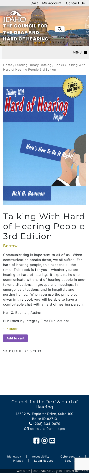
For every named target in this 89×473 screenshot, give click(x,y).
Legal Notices (44, 460)
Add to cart (15, 338)
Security (70, 460)
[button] (77, 52)
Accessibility (40, 456)
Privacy (18, 460)
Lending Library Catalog (33, 65)
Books (59, 65)
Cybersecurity (70, 456)
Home (7, 65)
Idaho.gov (14, 456)
